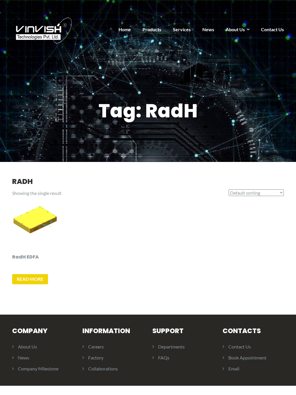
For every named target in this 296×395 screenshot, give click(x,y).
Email (233, 368)
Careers (96, 346)
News (208, 29)
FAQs (163, 357)
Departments (171, 346)
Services (182, 29)
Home (125, 29)
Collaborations (103, 368)
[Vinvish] (43, 28)
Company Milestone (38, 368)
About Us (235, 29)
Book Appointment (247, 357)
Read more (30, 279)
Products (152, 29)
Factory (95, 357)
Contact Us (272, 29)
